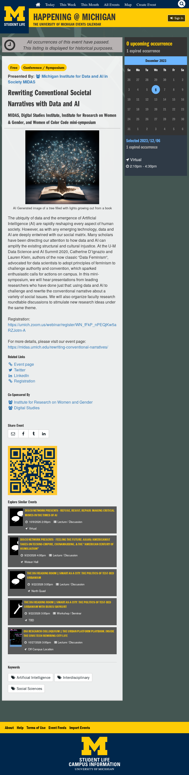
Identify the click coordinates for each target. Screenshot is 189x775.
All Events (112, 4)
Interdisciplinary (76, 677)
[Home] (38, 4)
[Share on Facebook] (23, 433)
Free (13, 67)
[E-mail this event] (13, 433)
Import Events (79, 727)
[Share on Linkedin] (44, 433)
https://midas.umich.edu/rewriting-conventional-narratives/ (58, 347)
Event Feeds (57, 727)
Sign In (178, 18)
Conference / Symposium (43, 67)
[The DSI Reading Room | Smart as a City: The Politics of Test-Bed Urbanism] (19, 579)
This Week (68, 4)
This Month (90, 4)
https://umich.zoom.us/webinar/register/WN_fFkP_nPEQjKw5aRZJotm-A (62, 327)
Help (20, 727)
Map (128, 4)
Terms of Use (36, 727)
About (9, 727)
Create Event (146, 4)
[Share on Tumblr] (33, 433)
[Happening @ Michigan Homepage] (14, 30)
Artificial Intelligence (33, 677)
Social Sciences (29, 688)
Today (50, 4)
